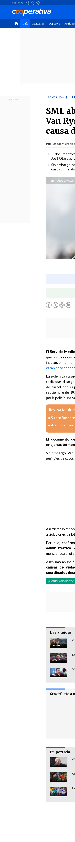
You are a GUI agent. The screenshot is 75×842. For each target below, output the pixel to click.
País (25, 23)
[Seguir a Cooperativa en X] (33, 2)
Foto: (52, 180)
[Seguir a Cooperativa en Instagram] (38, 2)
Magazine (38, 23)
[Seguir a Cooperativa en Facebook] (28, 2)
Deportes (54, 23)
